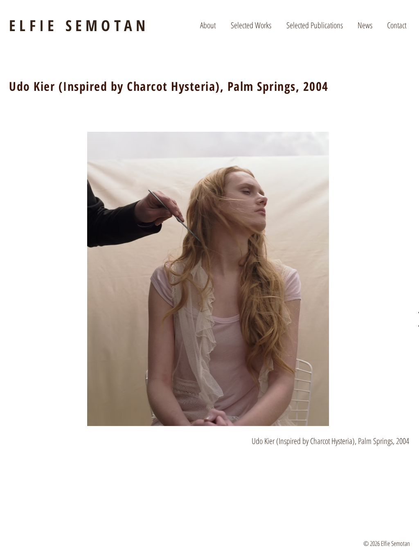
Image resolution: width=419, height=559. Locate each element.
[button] (207, 25)
